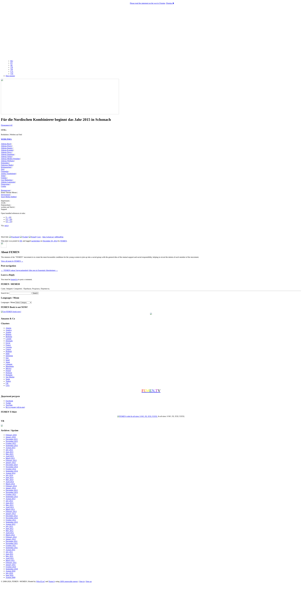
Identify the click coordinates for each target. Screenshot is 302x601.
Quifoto (4, 178)
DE (21, 241)
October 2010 (11, 567)
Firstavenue (5, 184)
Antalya (9, 330)
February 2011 (11, 563)
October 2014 (11, 469)
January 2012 (11, 539)
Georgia (9, 347)
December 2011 (11, 541)
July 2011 (9, 552)
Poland (8, 371)
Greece (8, 349)
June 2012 (9, 528)
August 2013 (10, 499)
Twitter (8, 403)
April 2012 (10, 533)
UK (7, 383)
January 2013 (11, 514)
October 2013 (11, 494)
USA (8, 385)
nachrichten (35, 241)
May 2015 (9, 454)
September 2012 (12, 522)
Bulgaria (9, 337)
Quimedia (4, 171)
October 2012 (11, 520)
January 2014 (11, 488)
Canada (8, 339)
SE (11, 65)
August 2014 (10, 473)
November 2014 (12, 467)
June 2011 (9, 554)
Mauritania (10, 366)
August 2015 (10, 448)
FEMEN (63, 241)
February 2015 (11, 460)
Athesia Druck (6, 146)
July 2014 (9, 475)
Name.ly (52, 581)
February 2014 (11, 486)
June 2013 (9, 503)
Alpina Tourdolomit (8, 174)
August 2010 (10, 571)
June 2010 (9, 575)
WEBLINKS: (6, 139)
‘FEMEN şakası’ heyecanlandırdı (14, 270)
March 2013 (10, 509)
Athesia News (6, 152)
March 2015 (10, 458)
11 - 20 (8, 219)
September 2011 (12, 548)
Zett (2, 169)
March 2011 (10, 560)
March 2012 (10, 535)
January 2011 (11, 565)
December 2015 (12, 439)
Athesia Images (6, 148)
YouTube (9, 405)
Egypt (8, 343)
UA (11, 72)
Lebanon (9, 364)
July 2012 (9, 526)
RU (11, 61)
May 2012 (9, 531)
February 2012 (11, 537)
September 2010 (12, 569)
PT (11, 63)
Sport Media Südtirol (9, 197)
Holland (9, 351)
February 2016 (11, 435)
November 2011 (12, 543)
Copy (39, 237)
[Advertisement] (151, 592)
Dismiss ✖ (170, 3)
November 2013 (12, 492)
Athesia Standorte (7, 154)
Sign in (82, 581)
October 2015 (11, 443)
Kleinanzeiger (6, 167)
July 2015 (9, 450)
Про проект (10, 76)
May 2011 (9, 556)
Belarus (8, 334)
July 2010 (9, 573)
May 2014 (9, 480)
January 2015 (11, 463)
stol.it (6, 226)
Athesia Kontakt (7, 150)
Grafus (3, 186)
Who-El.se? (40, 581)
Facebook (9, 401)
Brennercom (5, 190)
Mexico (8, 368)
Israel (8, 360)
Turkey (8, 381)
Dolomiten (5, 163)
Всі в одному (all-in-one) (15, 407)
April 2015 (10, 456)
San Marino (10, 377)
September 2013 (12, 497)
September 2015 (12, 446)
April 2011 (10, 558)
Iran (7, 358)
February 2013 (11, 511)
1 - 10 (8, 217)
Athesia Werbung (7, 161)
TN (11, 67)
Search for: (5, 293)
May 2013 (9, 505)
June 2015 (9, 452)
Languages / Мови (8, 302)
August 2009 (10, 577)
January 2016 (11, 437)
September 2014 (12, 471)
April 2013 (10, 507)
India (7, 354)
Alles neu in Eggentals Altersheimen (43, 270)
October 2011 (11, 546)
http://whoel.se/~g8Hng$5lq (52, 237)
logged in (14, 279)
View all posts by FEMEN (12, 261)
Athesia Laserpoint (8, 182)
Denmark (9, 341)
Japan (8, 362)
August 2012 (10, 524)
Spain (8, 379)
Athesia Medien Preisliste (10, 159)
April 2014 (10, 482)
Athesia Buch (6, 144)
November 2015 (12, 441)
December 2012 (12, 516)
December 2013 (12, 490)
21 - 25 (9, 222)
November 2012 (12, 518)
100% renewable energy (69, 581)
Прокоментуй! (7, 125)
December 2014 (12, 465)
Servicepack (5, 195)
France (8, 345)
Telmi (3, 176)
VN (11, 74)
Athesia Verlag (6, 157)
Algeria (8, 328)
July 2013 (9, 501)
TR (11, 69)
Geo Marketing (6, 180)
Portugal (9, 373)
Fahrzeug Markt (7, 165)
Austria (8, 332)
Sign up (89, 581)
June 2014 (9, 477)
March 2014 (10, 484)
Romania (9, 375)
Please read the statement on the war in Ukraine (147, 3)
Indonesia (9, 356)
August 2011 (10, 550)
